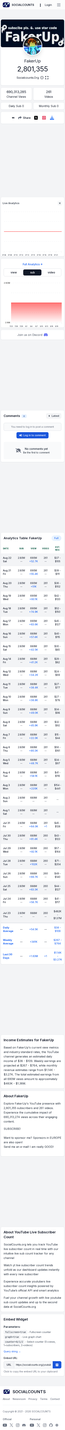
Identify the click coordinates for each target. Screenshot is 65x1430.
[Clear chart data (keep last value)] (59, 203)
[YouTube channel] (5, 1425)
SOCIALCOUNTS (41, 1411)
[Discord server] (24, 1425)
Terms (43, 1398)
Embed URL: (11, 1358)
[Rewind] (13, 118)
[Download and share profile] (52, 118)
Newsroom (19, 1398)
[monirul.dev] (56, 1425)
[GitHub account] (51, 1425)
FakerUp (32, 60)
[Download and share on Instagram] (44, 118)
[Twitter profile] (11, 1425)
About (6, 1398)
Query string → (12, 1351)
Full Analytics (31, 264)
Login (48, 5)
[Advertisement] (32, 159)
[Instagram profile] (17, 1425)
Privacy (32, 1398)
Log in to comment (34, 435)
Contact (55, 1398)
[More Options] (40, 4)
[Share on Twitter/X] (36, 118)
